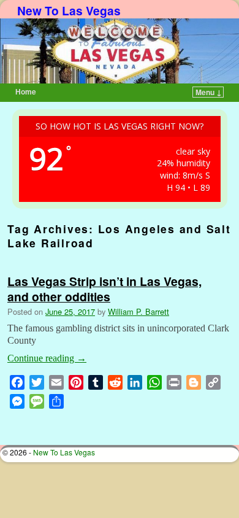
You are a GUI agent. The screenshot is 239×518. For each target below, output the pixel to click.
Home (25, 91)
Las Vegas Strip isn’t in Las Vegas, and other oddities (104, 289)
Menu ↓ (208, 92)
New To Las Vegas (69, 10)
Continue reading (46, 358)
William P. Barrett (138, 311)
